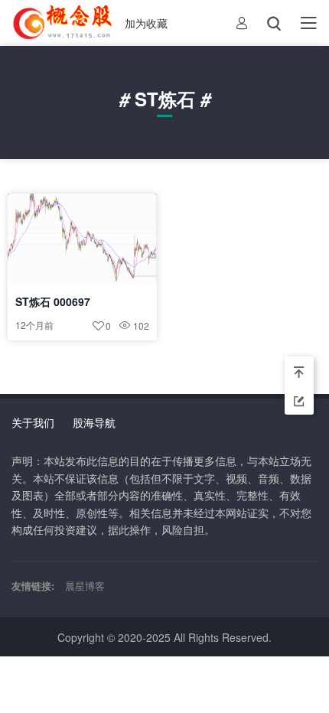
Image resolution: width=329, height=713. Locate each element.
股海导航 (94, 422)
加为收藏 (146, 23)
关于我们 (32, 422)
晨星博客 (85, 585)
